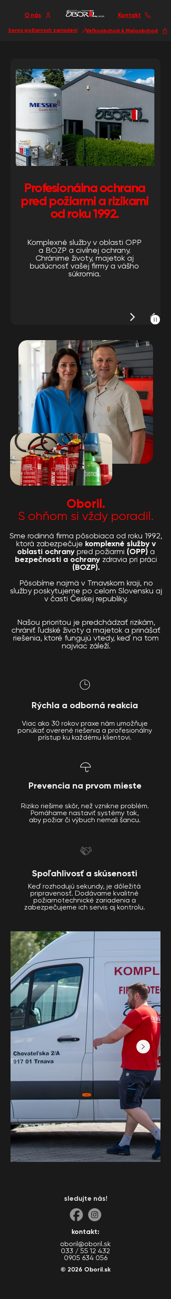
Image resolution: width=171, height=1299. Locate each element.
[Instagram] (94, 1214)
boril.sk (100, 1269)
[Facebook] (76, 1214)
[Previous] (132, 317)
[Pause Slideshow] (155, 319)
